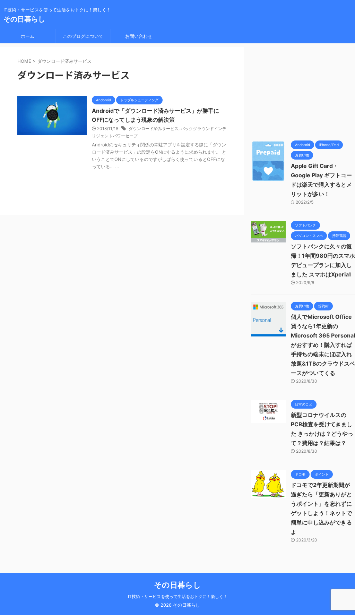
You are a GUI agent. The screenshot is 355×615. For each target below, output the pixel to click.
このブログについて (83, 36)
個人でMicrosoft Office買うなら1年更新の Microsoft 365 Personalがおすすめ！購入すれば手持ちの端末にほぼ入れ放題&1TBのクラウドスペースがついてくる (323, 344)
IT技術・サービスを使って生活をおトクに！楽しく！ (177, 596)
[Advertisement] (303, 90)
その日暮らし (24, 19)
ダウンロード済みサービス (154, 128)
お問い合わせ (138, 36)
